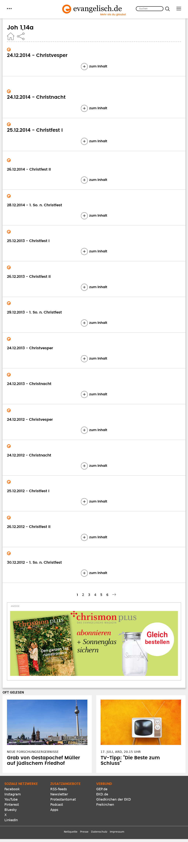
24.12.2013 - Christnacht (29, 384)
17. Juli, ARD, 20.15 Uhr (121, 752)
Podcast (56, 804)
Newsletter (59, 794)
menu (9, 8)
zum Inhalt (98, 66)
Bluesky (10, 810)
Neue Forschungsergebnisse (33, 752)
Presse (84, 831)
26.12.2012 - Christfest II (28, 527)
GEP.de (101, 789)
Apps (54, 810)
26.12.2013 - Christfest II (29, 277)
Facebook (12, 789)
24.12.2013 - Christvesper (30, 348)
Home (10, 36)
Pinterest (11, 804)
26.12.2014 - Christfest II (29, 169)
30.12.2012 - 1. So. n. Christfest (34, 562)
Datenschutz (99, 831)
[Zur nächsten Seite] (114, 594)
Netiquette (70, 831)
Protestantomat (63, 799)
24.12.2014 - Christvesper (37, 55)
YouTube (11, 799)
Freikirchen (105, 804)
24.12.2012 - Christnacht (29, 455)
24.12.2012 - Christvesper (30, 419)
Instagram (12, 794)
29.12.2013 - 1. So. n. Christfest (34, 312)
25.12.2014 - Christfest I (35, 130)
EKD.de (102, 794)
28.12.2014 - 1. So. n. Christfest (34, 205)
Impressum (117, 831)
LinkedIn (11, 820)
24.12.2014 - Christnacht (36, 97)
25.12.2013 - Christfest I (28, 241)
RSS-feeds (58, 789)
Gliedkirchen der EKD (113, 799)
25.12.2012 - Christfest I (28, 491)
